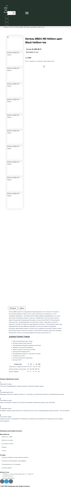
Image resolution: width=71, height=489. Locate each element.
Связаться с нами (7, 437)
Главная (6, 27)
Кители (12, 27)
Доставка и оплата (7, 443)
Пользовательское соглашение (11, 464)
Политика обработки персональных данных (15, 457)
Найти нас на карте (7, 440)
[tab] (13, 308)
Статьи (4, 450)
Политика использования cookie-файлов (14, 461)
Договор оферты (7, 468)
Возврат (4, 447)
